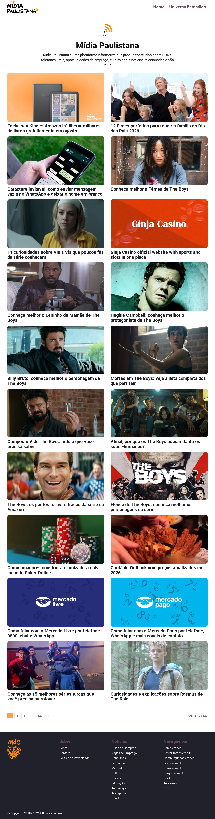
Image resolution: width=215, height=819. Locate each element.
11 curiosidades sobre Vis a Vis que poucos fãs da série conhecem (55, 254)
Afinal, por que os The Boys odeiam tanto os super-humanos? (155, 443)
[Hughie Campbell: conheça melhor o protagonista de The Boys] (159, 286)
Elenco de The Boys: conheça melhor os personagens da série (151, 506)
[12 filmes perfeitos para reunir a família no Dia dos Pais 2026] (159, 97)
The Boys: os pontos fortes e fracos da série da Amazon (55, 506)
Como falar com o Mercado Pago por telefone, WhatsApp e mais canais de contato (157, 633)
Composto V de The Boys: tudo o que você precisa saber (50, 443)
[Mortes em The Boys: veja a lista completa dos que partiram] (159, 350)
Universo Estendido (187, 6)
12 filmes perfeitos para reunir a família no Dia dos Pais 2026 (158, 128)
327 (40, 715)
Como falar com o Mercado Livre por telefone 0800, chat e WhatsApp (53, 633)
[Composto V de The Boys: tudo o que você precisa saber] (55, 413)
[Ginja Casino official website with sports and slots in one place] (159, 223)
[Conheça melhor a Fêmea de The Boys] (159, 160)
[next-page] (49, 715)
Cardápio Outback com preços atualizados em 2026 (157, 570)
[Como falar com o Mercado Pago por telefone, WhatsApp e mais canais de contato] (159, 602)
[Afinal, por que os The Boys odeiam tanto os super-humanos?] (159, 413)
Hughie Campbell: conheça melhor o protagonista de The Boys (147, 317)
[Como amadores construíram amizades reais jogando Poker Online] (55, 539)
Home (159, 6)
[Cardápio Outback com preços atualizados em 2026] (159, 539)
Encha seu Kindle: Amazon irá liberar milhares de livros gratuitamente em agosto (54, 128)
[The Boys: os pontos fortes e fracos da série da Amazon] (55, 476)
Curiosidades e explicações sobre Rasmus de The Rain (157, 696)
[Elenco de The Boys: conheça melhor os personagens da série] (159, 476)
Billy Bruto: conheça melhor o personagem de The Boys (53, 380)
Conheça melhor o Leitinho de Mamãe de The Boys (53, 317)
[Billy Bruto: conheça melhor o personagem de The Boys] (55, 350)
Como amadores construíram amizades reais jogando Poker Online (52, 570)
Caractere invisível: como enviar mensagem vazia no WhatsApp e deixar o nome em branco (54, 191)
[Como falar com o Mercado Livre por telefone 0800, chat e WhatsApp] (55, 602)
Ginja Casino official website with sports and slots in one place (156, 254)
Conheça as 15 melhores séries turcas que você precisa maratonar (50, 696)
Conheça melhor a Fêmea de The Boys (150, 189)
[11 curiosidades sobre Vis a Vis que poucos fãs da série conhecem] (55, 223)
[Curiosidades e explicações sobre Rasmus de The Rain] (159, 665)
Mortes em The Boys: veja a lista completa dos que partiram (158, 380)
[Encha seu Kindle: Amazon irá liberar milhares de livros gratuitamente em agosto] (55, 97)
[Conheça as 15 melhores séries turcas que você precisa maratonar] (55, 665)
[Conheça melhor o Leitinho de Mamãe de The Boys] (55, 286)
